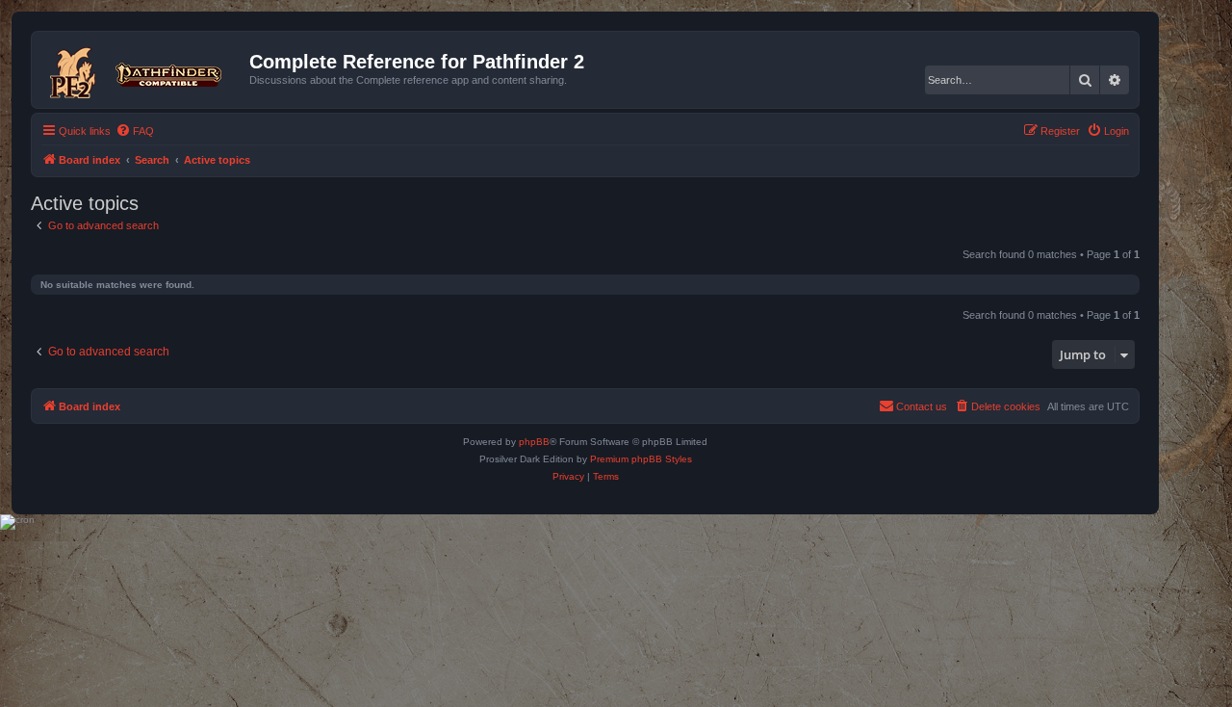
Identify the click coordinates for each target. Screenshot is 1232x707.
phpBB (534, 441)
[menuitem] (135, 131)
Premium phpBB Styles (641, 459)
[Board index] (143, 69)
